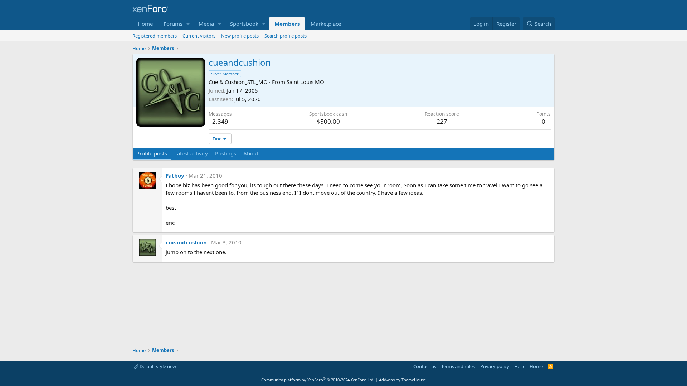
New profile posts (240, 36)
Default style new (157, 366)
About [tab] (250, 153)
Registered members (154, 36)
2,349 (220, 121)
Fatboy (175, 175)
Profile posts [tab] (151, 153)
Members (287, 23)
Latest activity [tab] (191, 153)
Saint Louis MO (305, 81)
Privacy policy (494, 366)
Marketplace (326, 23)
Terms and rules (458, 366)
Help (519, 366)
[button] (188, 23)
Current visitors (198, 36)
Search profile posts (285, 36)
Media (206, 23)
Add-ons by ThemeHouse (402, 379)
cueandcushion (186, 242)
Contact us (424, 366)
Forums (173, 23)
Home (145, 23)
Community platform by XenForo (318, 379)
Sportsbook (244, 23)
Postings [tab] (225, 153)
